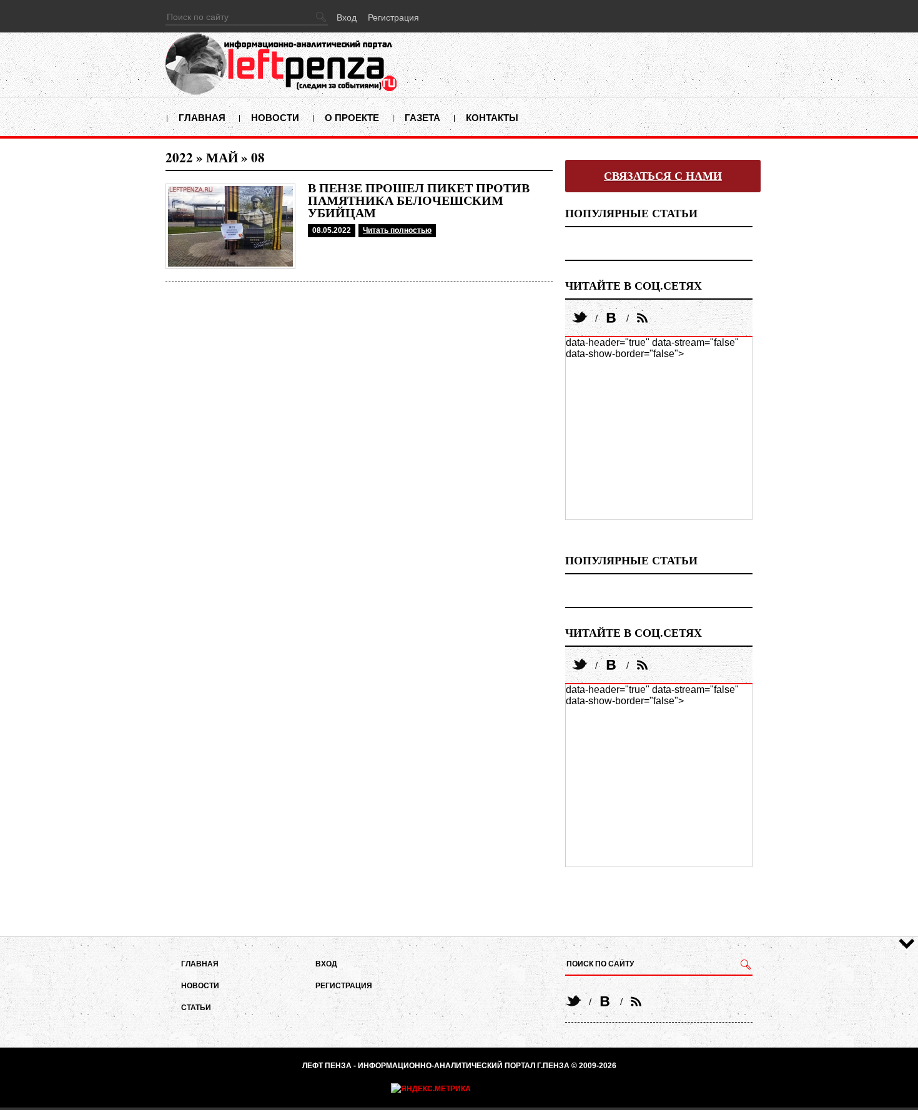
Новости (275, 117)
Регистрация (393, 17)
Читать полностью (397, 230)
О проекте (352, 117)
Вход (347, 17)
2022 (179, 157)
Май (222, 157)
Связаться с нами (663, 176)
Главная (202, 117)
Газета (422, 117)
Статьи (196, 1007)
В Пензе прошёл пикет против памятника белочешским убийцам (419, 200)
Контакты (492, 117)
